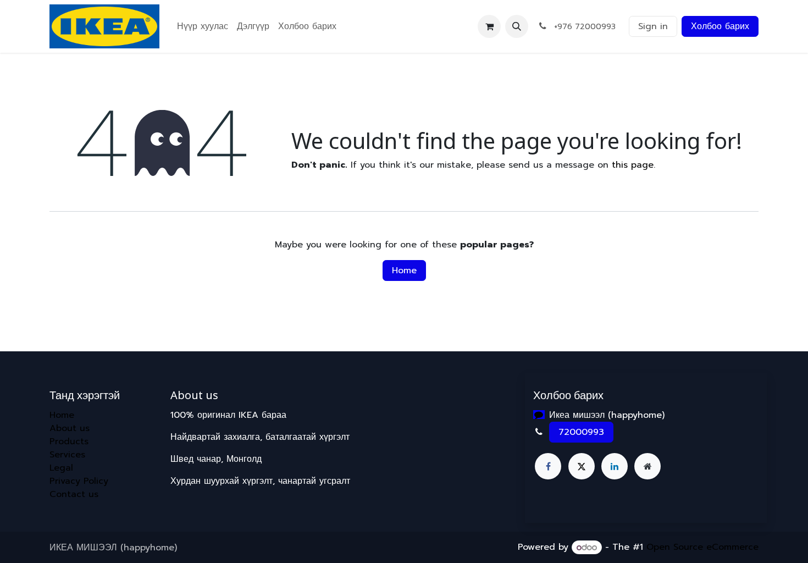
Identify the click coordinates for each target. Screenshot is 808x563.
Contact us (73, 494)
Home (404, 270)
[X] (581, 466)
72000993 (581, 432)
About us (69, 428)
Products (68, 441)
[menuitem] (203, 26)
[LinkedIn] (614, 466)
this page (633, 165)
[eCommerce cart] (489, 26)
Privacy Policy (78, 481)
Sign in (653, 26)
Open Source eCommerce (702, 547)
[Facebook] (548, 466)
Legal (61, 467)
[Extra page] (647, 466)
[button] (516, 26)
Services (67, 454)
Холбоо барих (720, 26)
